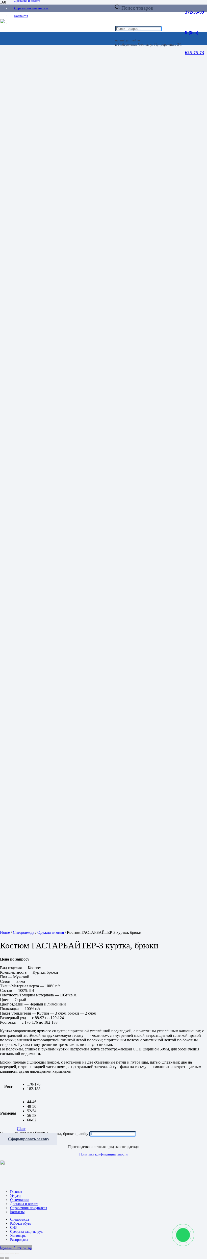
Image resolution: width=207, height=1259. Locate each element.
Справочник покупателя (28, 1208)
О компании (19, 1200)
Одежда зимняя (50, 932)
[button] (16, 1247)
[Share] (7, 1253)
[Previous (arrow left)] (2, 1258)
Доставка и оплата (24, 1204)
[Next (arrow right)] (7, 1258)
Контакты (17, 1212)
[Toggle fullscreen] (12, 1253)
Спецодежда (23, 932)
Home (5, 932)
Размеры (8, 1113)
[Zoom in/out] (17, 1253)
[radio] (33, 1084)
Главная (16, 1192)
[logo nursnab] (57, 1184)
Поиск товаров (137, 8)
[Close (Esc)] (2, 1253)
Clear (21, 1128)
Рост (8, 1086)
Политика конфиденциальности (103, 1154)
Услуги (15, 1196)
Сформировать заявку (28, 1139)
